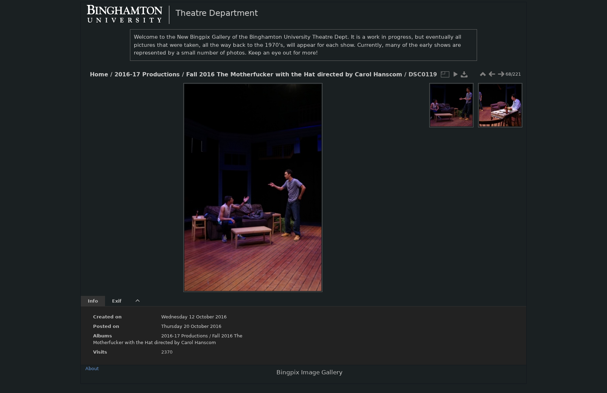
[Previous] (194, 182)
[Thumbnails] (482, 74)
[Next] (311, 182)
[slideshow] (455, 74)
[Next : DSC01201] (500, 74)
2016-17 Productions (147, 74)
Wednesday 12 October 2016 (194, 316)
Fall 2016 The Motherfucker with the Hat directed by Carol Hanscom (294, 74)
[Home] (130, 14)
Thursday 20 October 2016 (191, 326)
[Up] (250, 93)
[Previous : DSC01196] (491, 74)
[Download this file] (464, 74)
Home (99, 74)
